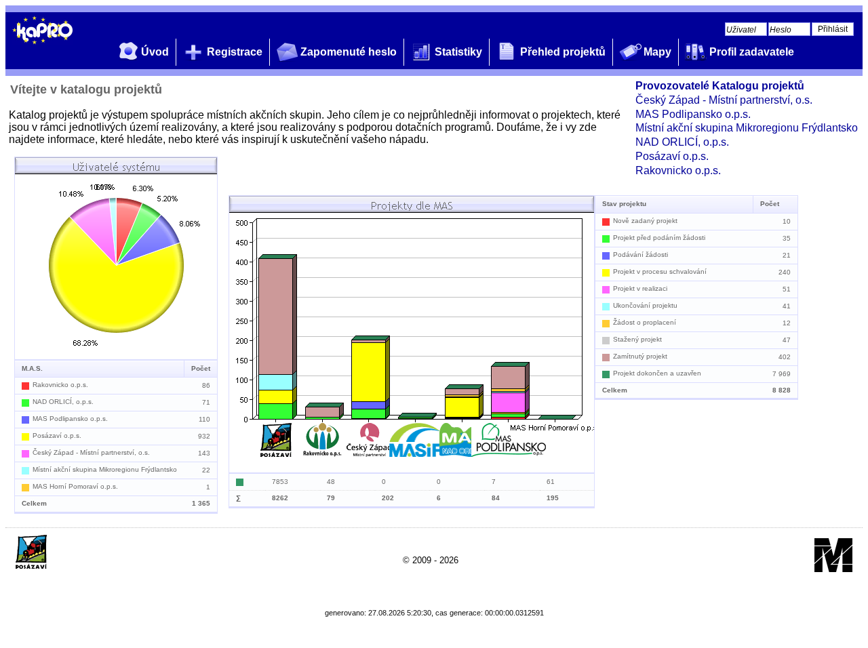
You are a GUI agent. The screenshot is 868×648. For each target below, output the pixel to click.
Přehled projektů (563, 52)
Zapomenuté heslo (348, 52)
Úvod (155, 52)
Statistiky (458, 52)
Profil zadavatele (751, 52)
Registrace (234, 52)
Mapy (657, 52)
